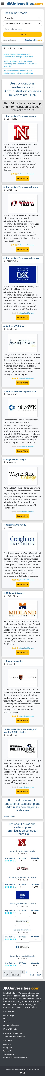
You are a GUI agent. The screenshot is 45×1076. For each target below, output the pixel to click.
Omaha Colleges (9, 816)
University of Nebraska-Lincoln (21, 116)
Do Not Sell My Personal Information (15, 1057)
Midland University (15, 593)
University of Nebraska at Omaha (22, 187)
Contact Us (7, 1045)
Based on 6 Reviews (27, 580)
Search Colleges (8, 1016)
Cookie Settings (8, 1054)
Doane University (14, 661)
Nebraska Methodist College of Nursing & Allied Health (20, 730)
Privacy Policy (7, 1048)
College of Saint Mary (16, 326)
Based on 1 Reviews (27, 378)
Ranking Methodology (11, 1025)
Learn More (22, 178)
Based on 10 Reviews (27, 245)
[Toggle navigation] (2, 3)
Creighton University (16, 525)
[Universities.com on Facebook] (21, 1072)
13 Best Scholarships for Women (14, 1036)
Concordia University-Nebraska (21, 391)
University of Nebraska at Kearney (22, 258)
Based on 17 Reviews (27, 174)
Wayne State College (16, 459)
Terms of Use (7, 1051)
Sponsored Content (9, 40)
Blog (4, 1019)
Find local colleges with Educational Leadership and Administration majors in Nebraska (20, 63)
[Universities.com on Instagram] (24, 1072)
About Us (6, 1022)
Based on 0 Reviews (27, 313)
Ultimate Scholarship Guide (12, 1033)
